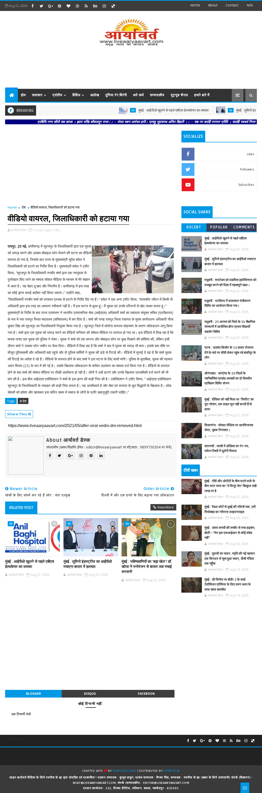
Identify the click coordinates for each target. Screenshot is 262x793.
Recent (194, 227)
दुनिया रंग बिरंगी (116, 95)
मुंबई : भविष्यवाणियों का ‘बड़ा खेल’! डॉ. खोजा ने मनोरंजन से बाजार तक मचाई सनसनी (147, 566)
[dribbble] (77, 6)
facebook (146, 693)
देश (120, 110)
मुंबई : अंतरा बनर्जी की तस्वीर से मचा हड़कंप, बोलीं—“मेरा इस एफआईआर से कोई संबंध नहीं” (229, 533)
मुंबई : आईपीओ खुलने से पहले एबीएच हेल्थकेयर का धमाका (161, 110)
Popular (219, 227)
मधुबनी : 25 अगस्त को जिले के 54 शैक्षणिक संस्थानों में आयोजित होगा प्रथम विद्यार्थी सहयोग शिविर (229, 327)
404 (250, 5)
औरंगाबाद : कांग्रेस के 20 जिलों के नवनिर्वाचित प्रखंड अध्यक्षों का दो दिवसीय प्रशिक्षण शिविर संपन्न (228, 378)
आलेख (94, 95)
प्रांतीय (57, 95)
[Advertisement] (131, 68)
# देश (23, 401)
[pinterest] (59, 6)
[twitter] (41, 6)
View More (165, 507)
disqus (90, 693)
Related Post (21, 507)
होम (23, 95)
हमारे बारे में (202, 95)
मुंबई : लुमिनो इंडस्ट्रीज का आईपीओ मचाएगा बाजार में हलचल (87, 564)
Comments (244, 227)
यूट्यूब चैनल (179, 95)
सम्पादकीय (157, 95)
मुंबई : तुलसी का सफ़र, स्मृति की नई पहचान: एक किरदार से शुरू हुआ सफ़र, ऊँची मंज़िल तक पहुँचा (230, 559)
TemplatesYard (124, 771)
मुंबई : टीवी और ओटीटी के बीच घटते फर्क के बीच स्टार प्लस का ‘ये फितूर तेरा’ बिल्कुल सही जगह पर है (230, 486)
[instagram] (104, 6)
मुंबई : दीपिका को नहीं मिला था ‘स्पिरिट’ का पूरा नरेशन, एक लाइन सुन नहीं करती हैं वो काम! (229, 404)
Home (195, 5)
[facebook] (32, 6)
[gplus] (50, 6)
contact (232, 5)
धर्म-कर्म (138, 95)
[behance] (95, 6)
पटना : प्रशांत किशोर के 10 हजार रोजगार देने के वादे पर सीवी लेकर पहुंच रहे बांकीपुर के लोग (230, 353)
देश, (57, 230)
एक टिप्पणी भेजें (21, 714)
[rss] (86, 6)
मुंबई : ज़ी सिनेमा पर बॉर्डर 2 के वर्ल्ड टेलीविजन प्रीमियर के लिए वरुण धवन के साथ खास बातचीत (227, 585)
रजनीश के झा (171, 771)
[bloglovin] (68, 6)
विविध (76, 95)
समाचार (37, 95)
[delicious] (113, 6)
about (212, 5)
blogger (33, 693)
